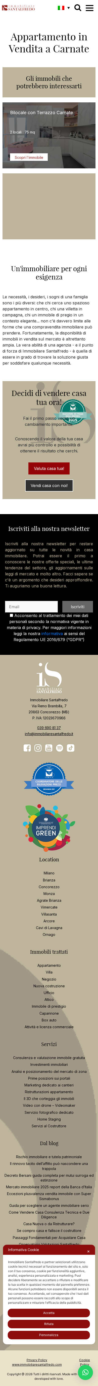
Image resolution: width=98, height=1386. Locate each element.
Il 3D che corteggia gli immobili (49, 1098)
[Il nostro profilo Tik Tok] (70, 748)
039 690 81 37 (49, 728)
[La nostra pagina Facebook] (27, 748)
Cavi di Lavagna (49, 928)
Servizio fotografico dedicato (49, 1112)
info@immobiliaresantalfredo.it (49, 734)
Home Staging (49, 1119)
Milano (49, 873)
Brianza (49, 880)
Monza (49, 893)
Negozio (49, 979)
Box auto (49, 1020)
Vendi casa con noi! (49, 485)
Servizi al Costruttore (49, 1126)
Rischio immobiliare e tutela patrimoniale (49, 1157)
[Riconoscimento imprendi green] (49, 831)
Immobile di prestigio (49, 1006)
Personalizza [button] (48, 1335)
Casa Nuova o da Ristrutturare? (49, 1224)
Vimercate (49, 907)
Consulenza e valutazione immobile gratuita (49, 1058)
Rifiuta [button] (49, 1324)
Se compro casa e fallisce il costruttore (49, 1230)
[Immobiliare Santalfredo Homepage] (18, 6)
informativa (52, 633)
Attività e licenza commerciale (49, 1027)
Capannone (49, 1013)
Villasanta (49, 914)
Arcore (49, 921)
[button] (63, 7)
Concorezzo (49, 887)
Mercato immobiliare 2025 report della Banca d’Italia (49, 1187)
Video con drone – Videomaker (49, 1105)
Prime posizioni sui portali (49, 1078)
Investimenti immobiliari (49, 1064)
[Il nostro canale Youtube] (48, 748)
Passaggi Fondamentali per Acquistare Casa (49, 1237)
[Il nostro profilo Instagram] (37, 748)
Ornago (49, 934)
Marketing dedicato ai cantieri (49, 1085)
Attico (49, 999)
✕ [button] (88, 1251)
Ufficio (49, 993)
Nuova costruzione (49, 986)
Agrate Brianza (49, 900)
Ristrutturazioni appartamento (49, 1092)
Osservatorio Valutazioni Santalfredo (49, 1244)
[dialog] (49, 1294)
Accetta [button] (49, 1313)
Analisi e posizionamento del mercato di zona (49, 1071)
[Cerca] (77, 7)
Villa (49, 972)
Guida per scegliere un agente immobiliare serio (49, 1205)
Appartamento (49, 965)
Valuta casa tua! (49, 468)
